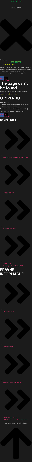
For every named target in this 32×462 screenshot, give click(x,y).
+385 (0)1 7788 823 (16, 8)
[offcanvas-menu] (0, 11)
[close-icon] (16, 58)
